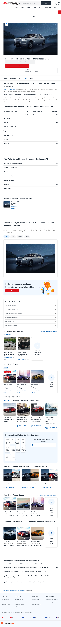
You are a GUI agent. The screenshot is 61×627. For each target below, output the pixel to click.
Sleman (8, 449)
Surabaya (13, 441)
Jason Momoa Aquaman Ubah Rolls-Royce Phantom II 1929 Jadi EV (23, 354)
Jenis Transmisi (37, 111)
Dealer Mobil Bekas (19, 604)
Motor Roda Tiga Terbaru (52, 602)
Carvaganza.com (16, 617)
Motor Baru (28, 10)
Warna (31, 78)
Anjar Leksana (21, 359)
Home (4, 590)
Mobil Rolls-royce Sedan (11, 325)
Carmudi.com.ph (39, 617)
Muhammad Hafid (8, 357)
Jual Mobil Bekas (19, 602)
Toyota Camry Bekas (8, 541)
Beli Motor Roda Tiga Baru (52, 599)
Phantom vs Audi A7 (8, 487)
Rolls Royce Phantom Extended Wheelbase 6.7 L (16, 61)
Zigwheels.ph (28, 617)
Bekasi (18, 449)
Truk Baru (40, 10)
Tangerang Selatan (18, 442)
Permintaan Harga (17, 66)
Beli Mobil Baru (5, 599)
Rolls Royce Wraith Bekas (35, 511)
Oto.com (6, 617)
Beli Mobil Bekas (19, 599)
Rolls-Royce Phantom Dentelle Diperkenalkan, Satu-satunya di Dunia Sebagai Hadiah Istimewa (9, 354)
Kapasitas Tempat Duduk (10, 111)
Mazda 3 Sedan (35, 417)
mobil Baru (7, 590)
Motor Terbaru (35, 602)
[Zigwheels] (10, 3)
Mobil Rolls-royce (9, 321)
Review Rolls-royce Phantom (12, 317)
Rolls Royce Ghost (8, 384)
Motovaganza (47, 7)
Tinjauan (5, 78)
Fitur (19, 78)
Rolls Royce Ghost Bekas (8, 511)
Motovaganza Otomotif (50, 331)
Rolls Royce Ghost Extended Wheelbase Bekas (22, 511)
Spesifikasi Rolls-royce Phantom (13, 313)
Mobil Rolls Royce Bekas (50, 495)
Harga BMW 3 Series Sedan (51, 428)
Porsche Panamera (36, 483)
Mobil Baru (16, 10)
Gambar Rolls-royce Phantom (12, 309)
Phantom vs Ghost (46, 487)
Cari (46, 3)
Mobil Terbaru (5, 602)
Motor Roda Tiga (34, 12)
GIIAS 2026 (55, 10)
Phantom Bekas (52, 198)
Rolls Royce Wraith (22, 384)
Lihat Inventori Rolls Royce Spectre (37, 391)
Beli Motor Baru (35, 599)
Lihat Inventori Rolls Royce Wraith (23, 391)
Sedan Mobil (53, 397)
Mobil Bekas (22, 10)
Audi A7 (18, 483)
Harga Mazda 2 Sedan (22, 426)
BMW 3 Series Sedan (49, 417)
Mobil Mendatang (6, 604)
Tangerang (8, 458)
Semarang (13, 458)
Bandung (23, 449)
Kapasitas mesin (8, 114)
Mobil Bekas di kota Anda (21, 606)
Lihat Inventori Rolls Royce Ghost (9, 391)
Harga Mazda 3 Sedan (36, 426)
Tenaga (35, 114)
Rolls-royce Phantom (10, 305)
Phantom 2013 (15, 201)
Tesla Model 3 (7, 417)
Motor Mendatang (36, 604)
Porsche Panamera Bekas (35, 541)
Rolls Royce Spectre (35, 384)
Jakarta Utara (23, 442)
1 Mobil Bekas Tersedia (14, 207)
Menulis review (12, 290)
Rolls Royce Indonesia (13, 590)
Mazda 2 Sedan (21, 417)
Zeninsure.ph (50, 617)
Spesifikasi (13, 78)
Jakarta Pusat (8, 442)
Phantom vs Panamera (28, 487)
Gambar (25, 78)
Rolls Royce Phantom (9, 89)
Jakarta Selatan (13, 450)
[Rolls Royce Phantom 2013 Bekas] (6, 204)
